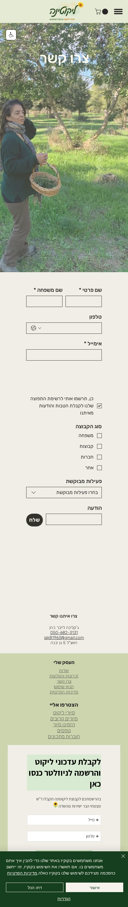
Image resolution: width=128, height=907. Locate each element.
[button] (102, 12)
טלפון (95, 317)
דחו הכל (35, 887)
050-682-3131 (64, 632)
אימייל (93, 343)
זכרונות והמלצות (64, 676)
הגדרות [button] (64, 898)
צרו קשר (64, 681)
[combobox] (64, 492)
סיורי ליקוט (64, 713)
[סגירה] (120, 860)
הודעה (95, 508)
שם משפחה (48, 290)
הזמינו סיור (64, 724)
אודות (64, 670)
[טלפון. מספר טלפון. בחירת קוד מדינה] (36, 328)
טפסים (64, 730)
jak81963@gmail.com (64, 637)
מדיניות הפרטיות (64, 692)
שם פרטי (90, 290)
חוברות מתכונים (64, 736)
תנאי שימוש (64, 686)
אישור (95, 887)
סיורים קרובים (64, 718)
